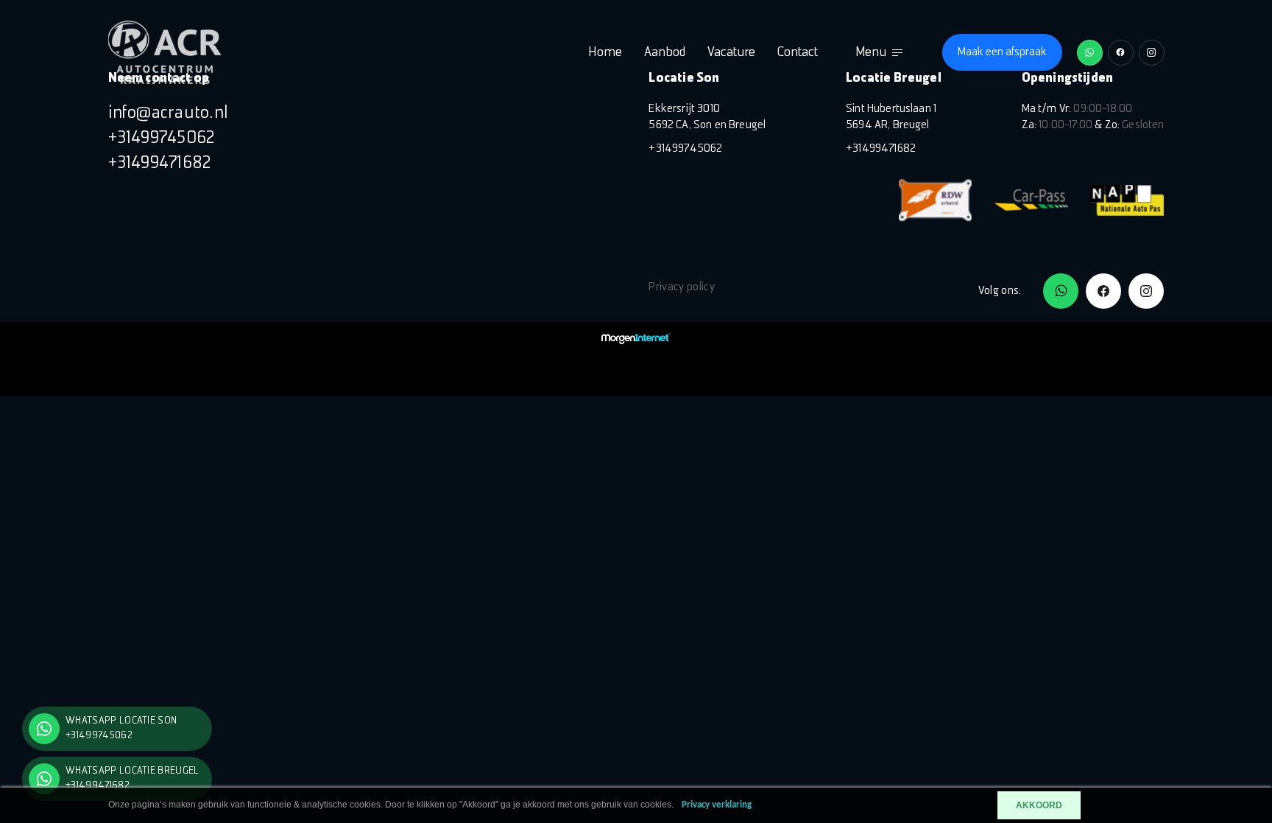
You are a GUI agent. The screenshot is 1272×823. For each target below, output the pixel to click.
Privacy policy (681, 287)
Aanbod (664, 53)
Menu (870, 53)
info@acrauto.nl (168, 113)
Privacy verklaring (717, 805)
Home (605, 53)
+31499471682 (160, 163)
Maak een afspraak (1002, 52)
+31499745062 (162, 138)
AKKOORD (1039, 805)
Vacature (731, 53)
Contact (797, 53)
